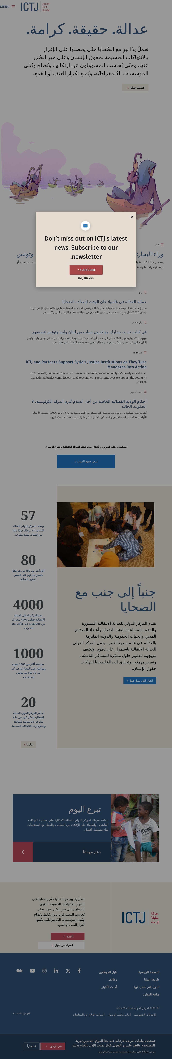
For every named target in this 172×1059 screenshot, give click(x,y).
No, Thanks (86, 278)
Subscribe (87, 270)
